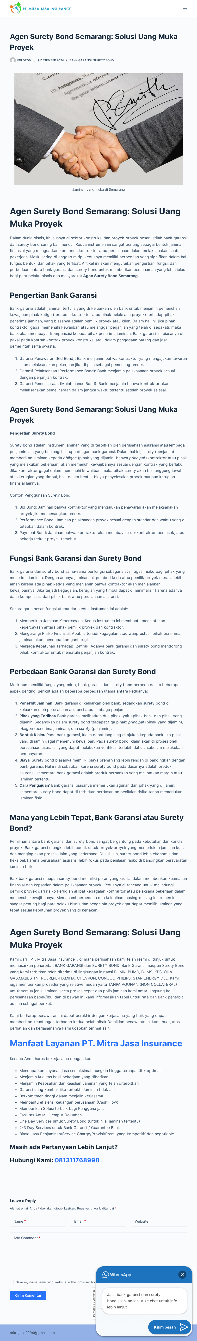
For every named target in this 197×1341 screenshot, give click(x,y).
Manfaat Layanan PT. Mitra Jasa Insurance (96, 1043)
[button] (182, 1275)
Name (19, 1221)
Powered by (93, 1303)
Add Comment (26, 1238)
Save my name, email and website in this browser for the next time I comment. (75, 1282)
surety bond (103, 60)
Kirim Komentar (28, 1295)
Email (80, 1221)
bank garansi (80, 60)
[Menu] (185, 8)
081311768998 (77, 1160)
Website (141, 1221)
